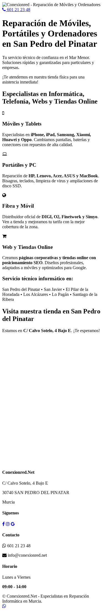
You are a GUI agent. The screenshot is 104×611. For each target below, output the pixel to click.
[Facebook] (3, 524)
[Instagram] (8, 524)
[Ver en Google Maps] (13, 524)
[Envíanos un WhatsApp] (4, 606)
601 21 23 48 (18, 9)
